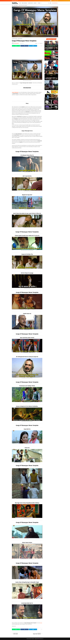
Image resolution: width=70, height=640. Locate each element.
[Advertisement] (27, 53)
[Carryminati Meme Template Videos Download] (51, 75)
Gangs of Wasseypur (15, 92)
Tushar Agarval (16, 43)
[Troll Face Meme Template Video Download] (51, 105)
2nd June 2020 (22, 43)
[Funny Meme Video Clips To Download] (51, 95)
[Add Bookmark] (41, 46)
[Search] (49, 3)
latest (41, 622)
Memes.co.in (41, 638)
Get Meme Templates (31, 638)
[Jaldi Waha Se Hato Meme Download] (51, 85)
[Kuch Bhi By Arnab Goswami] (51, 65)
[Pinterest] (57, 0)
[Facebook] (52, 0)
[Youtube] (55, 0)
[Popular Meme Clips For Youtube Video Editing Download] (51, 46)
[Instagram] (56, 0)
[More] (41, 3)
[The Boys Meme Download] (51, 55)
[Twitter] (54, 0)
